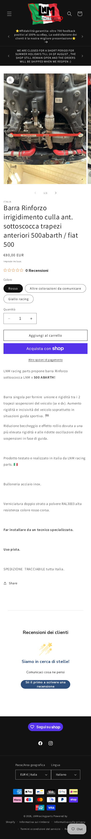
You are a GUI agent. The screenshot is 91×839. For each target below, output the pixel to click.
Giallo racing (18, 299)
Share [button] (13, 583)
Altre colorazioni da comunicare (55, 288)
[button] (9, 14)
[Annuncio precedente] (9, 36)
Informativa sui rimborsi (34, 822)
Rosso (13, 288)
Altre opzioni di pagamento (45, 359)
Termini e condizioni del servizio (40, 829)
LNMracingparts (43, 816)
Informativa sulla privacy (69, 822)
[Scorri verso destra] (56, 193)
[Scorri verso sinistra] (35, 193)
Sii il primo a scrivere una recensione (45, 684)
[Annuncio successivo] (82, 36)
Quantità (9, 309)
